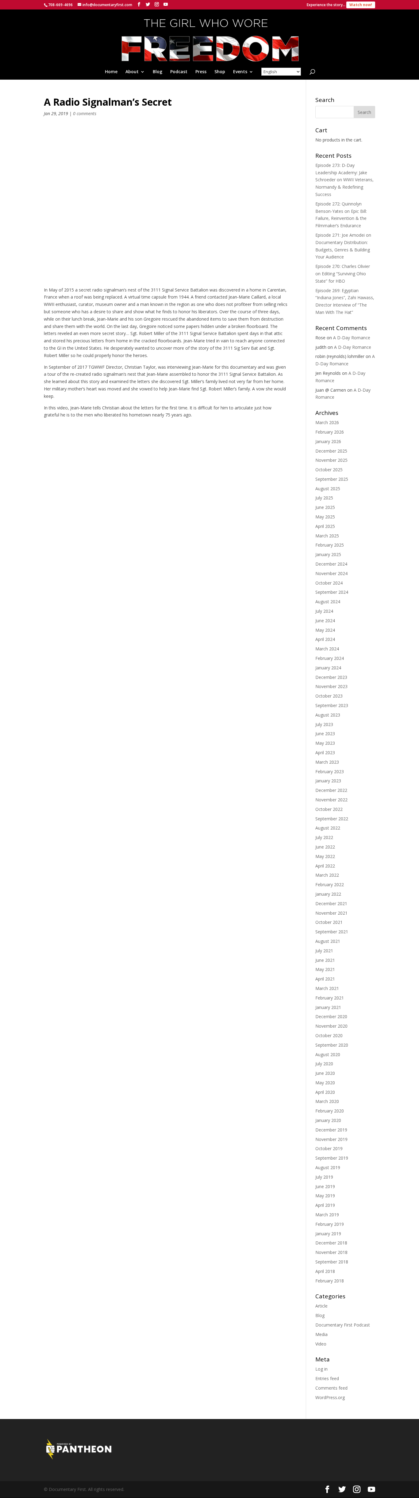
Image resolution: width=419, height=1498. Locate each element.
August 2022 (327, 828)
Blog (157, 72)
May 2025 (325, 517)
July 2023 (324, 724)
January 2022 (328, 894)
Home (111, 72)
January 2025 (328, 554)
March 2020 (327, 1101)
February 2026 (329, 432)
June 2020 (325, 1073)
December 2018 (331, 1243)
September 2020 (331, 1045)
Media (321, 1334)
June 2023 (325, 733)
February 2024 (329, 658)
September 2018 (331, 1262)
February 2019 (329, 1224)
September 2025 (331, 479)
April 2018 (325, 1271)
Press (200, 72)
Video (320, 1344)
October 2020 (329, 1035)
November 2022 (331, 800)
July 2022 (324, 837)
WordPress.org (330, 1397)
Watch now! (360, 4)
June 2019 (325, 1186)
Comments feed (331, 1388)
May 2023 (325, 743)
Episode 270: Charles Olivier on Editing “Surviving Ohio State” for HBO (342, 273)
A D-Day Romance (351, 338)
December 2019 (331, 1130)
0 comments (84, 113)
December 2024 (331, 564)
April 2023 (325, 752)
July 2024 (324, 611)
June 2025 (325, 507)
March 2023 (327, 762)
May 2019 (325, 1196)
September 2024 (331, 592)
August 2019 (327, 1167)
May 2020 (325, 1083)
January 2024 (328, 668)
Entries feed (327, 1378)
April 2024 (325, 639)
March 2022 (327, 875)
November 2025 (331, 460)
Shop (219, 72)
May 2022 (325, 856)
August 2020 (327, 1054)
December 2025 (331, 451)
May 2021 (325, 969)
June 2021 (325, 960)
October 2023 (329, 696)
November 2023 (331, 686)
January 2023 (328, 781)
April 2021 (325, 979)
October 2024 (329, 583)
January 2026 (328, 441)
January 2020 (328, 1120)
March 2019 (327, 1215)
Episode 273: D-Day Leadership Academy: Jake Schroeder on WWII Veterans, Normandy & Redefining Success (344, 179)
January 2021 (328, 1007)
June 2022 (325, 847)
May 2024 (325, 630)
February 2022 (329, 884)
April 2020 (325, 1092)
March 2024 (327, 649)
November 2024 (331, 573)
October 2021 (329, 922)
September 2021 (331, 932)
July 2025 (324, 498)
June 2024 (325, 620)
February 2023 (329, 771)
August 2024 (327, 601)
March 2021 (327, 988)
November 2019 (331, 1139)
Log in (321, 1369)
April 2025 (325, 526)
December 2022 (331, 790)
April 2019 (325, 1205)
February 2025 (329, 545)
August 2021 (327, 941)
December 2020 (331, 1016)
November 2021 (331, 913)
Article (321, 1306)
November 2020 (331, 1026)
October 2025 (329, 469)
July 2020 (324, 1064)
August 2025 (327, 488)
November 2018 (331, 1252)
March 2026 (327, 422)
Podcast (178, 72)
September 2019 (331, 1158)
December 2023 (331, 677)
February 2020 (329, 1111)
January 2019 (328, 1233)
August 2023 (327, 715)
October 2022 (329, 809)
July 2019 (324, 1177)
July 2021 (324, 951)
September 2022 (331, 819)
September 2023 (331, 705)
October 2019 (329, 1148)
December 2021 (331, 903)
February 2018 (329, 1281)
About (132, 72)
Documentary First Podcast (342, 1325)
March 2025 (327, 536)
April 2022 (325, 866)
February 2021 (329, 998)
